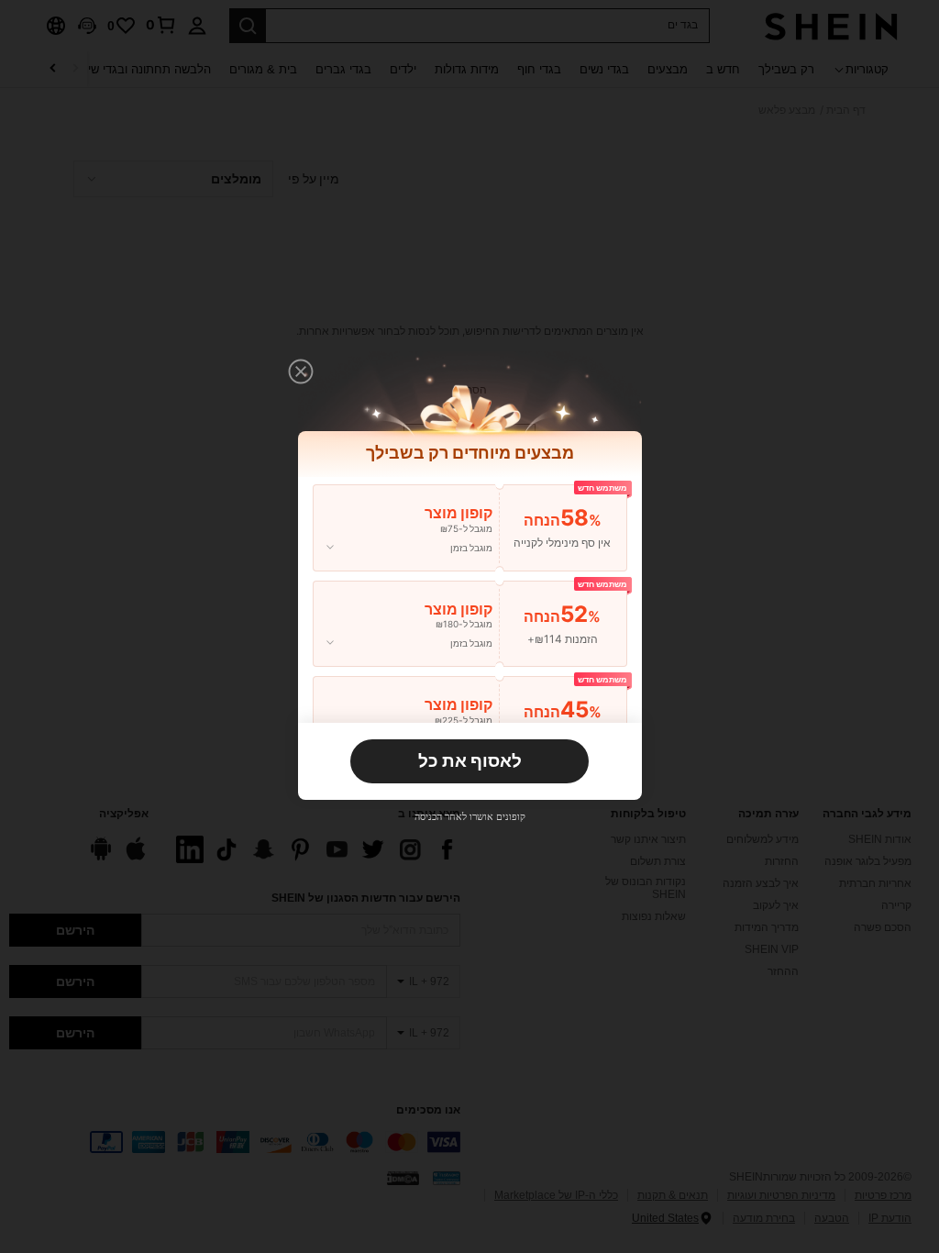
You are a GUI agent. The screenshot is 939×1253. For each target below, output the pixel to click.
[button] (301, 371)
